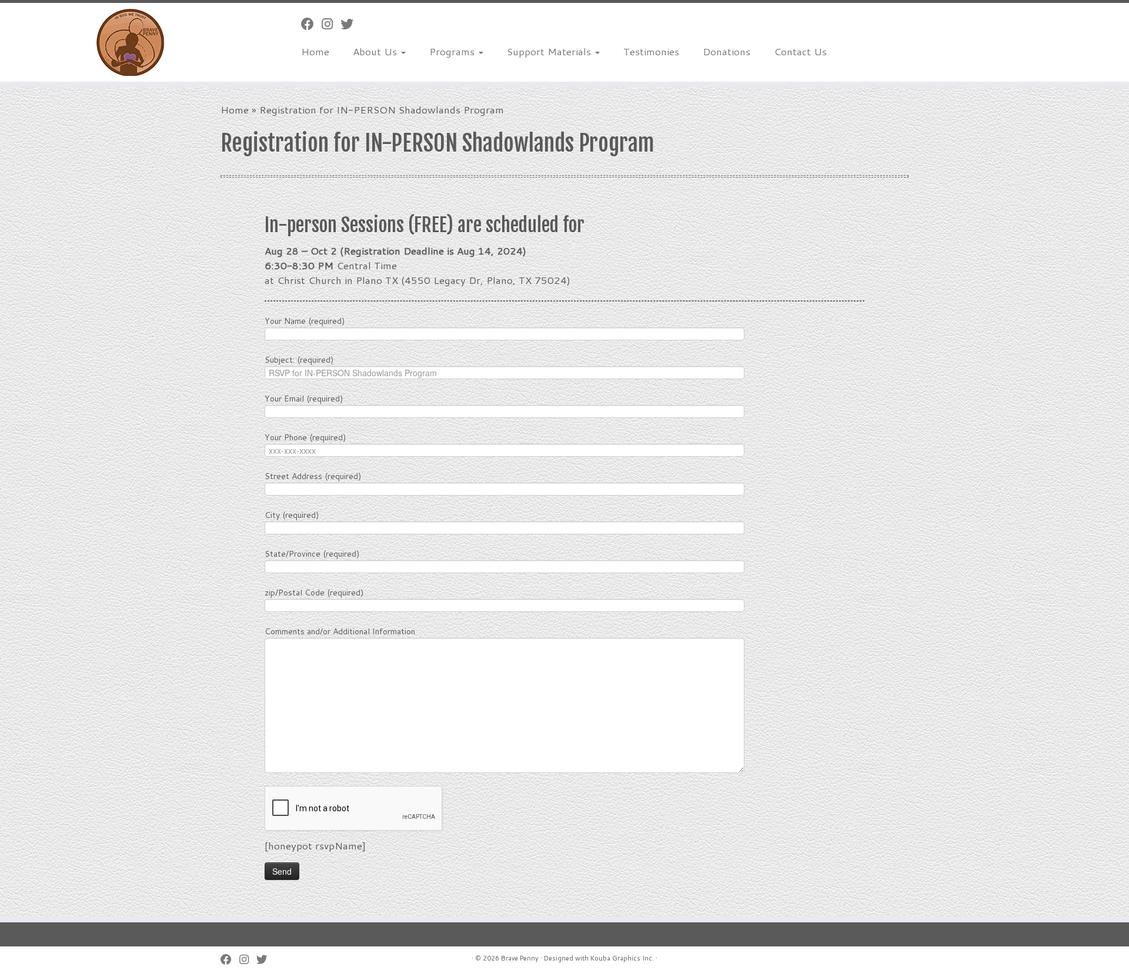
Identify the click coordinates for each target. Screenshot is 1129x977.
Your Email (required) (304, 398)
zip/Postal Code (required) (314, 592)
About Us (376, 51)
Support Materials (550, 51)
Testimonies (651, 51)
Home (315, 51)
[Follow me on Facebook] (311, 24)
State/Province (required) (312, 554)
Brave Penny (520, 958)
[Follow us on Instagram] (331, 24)
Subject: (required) (299, 360)
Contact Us (800, 51)
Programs (453, 51)
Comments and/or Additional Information (340, 631)
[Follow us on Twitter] (350, 24)
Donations (726, 51)
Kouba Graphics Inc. (622, 958)
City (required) (292, 515)
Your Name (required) (305, 321)
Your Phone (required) (305, 437)
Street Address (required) (313, 476)
